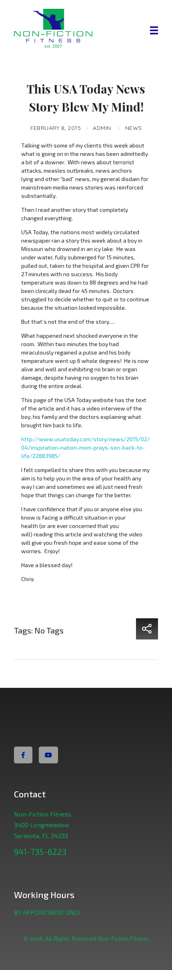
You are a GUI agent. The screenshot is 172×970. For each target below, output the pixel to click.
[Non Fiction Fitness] (71, 29)
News (133, 127)
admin (102, 127)
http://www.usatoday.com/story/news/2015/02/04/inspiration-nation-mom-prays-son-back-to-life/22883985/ (85, 447)
